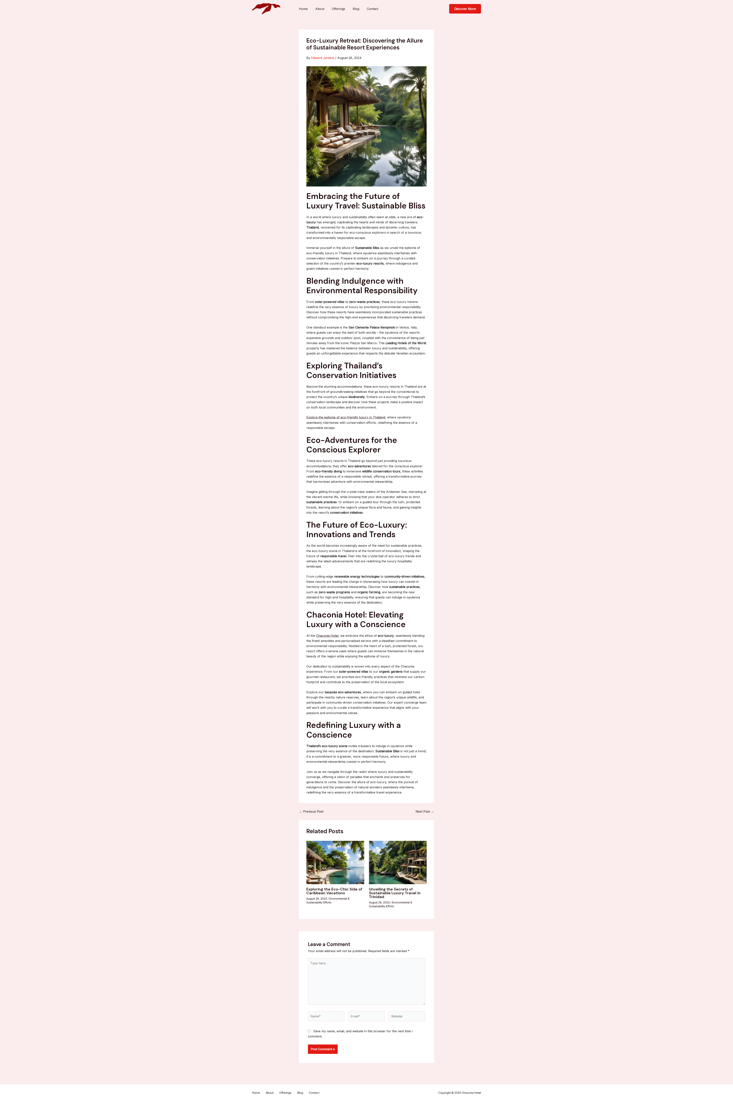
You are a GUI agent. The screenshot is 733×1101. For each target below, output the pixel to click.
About (319, 9)
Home (303, 9)
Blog (356, 9)
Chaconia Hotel (327, 636)
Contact (372, 9)
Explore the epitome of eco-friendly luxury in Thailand (345, 417)
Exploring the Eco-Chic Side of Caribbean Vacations (334, 891)
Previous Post (311, 811)
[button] (465, 9)
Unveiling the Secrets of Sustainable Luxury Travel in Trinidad (395, 893)
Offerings (338, 9)
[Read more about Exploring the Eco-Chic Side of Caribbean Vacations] (335, 862)
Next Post (425, 811)
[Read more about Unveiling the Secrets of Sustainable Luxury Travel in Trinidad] (398, 862)
